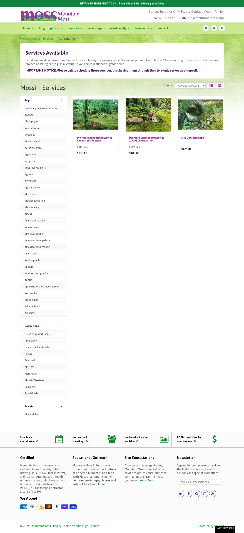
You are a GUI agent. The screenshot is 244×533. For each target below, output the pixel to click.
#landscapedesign (35, 200)
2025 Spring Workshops (37, 334)
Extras (28, 353)
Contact (163, 28)
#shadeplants (32, 306)
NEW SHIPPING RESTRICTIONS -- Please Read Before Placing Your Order (122, 3)
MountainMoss (33, 414)
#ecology (30, 134)
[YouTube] (212, 493)
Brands (29, 406)
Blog (42, 28)
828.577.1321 (167, 18)
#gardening (31, 154)
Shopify (56, 525)
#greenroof (31, 181)
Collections (32, 326)
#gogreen (30, 161)
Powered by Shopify (211, 525)
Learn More (142, 28)
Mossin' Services (42, 38)
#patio (28, 280)
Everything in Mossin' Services (41, 108)
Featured (30, 360)
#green (29, 174)
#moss (28, 214)
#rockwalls (31, 293)
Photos (55, 28)
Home (26, 28)
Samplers (30, 386)
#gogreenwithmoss (35, 167)
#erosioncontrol (33, 147)
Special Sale (31, 393)
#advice (29, 114)
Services (73, 28)
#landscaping (32, 207)
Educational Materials (37, 347)
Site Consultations (192, 137)
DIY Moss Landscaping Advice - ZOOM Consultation (147, 139)
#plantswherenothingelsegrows (42, 286)
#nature (29, 266)
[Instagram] (204, 493)
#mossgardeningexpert (37, 247)
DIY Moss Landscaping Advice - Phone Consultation (95, 139)
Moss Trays (31, 373)
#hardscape (31, 194)
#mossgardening (34, 233)
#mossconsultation (35, 220)
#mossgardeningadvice (37, 240)
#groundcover (32, 187)
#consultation (32, 128)
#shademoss (31, 299)
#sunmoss (30, 313)
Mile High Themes (87, 525)
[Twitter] (180, 493)
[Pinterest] (196, 493)
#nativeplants (32, 260)
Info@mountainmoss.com (205, 18)
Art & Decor (31, 340)
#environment (32, 141)
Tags (27, 100)
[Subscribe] (219, 482)
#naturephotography (36, 273)
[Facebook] (188, 493)
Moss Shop (95, 28)
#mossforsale (32, 227)
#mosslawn (31, 253)
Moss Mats (31, 367)
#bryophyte (31, 121)
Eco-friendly (118, 28)
